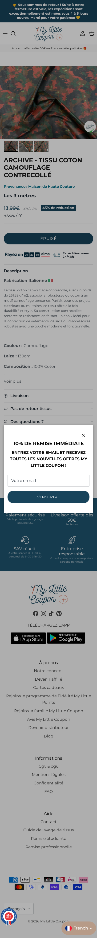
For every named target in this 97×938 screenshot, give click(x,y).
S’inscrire (48, 497)
